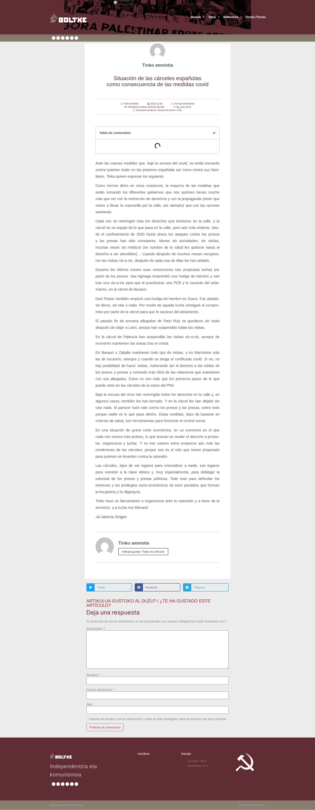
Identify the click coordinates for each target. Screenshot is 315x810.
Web (89, 704)
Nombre (93, 674)
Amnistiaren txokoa (137, 107)
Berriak (196, 17)
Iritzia (212, 17)
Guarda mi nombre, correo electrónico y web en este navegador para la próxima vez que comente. (158, 718)
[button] (214, 132)
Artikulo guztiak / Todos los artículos (143, 551)
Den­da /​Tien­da (256, 17)
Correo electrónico (100, 689)
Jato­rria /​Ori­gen (114, 517)
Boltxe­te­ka (230, 17)
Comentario (95, 628)
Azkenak (152, 107)
